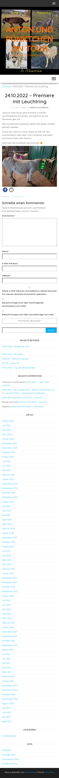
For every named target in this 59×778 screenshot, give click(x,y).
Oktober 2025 (8, 452)
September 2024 (10, 497)
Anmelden (7, 750)
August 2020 (8, 703)
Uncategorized (17, 197)
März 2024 (7, 524)
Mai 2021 (6, 663)
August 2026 (8, 421)
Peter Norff (7, 397)
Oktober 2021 (8, 640)
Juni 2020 (6, 712)
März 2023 (7, 564)
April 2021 (6, 667)
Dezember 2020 (9, 685)
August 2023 (8, 546)
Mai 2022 (6, 609)
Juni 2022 (6, 605)
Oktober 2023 (8, 542)
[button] (5, 189)
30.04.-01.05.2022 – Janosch (29, 397)
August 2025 (8, 457)
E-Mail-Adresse (10, 263)
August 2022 (8, 596)
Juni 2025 (6, 465)
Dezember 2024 (9, 483)
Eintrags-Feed (9, 754)
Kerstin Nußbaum (39, 107)
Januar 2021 (7, 681)
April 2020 (7, 721)
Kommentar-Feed (10, 759)
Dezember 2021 (9, 631)
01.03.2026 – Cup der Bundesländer (18, 367)
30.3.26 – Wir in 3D (10, 363)
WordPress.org (9, 763)
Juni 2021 (6, 658)
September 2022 (10, 591)
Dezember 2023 (9, 537)
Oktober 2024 (8, 492)
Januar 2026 (8, 439)
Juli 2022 (6, 600)
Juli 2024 (6, 506)
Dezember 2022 (9, 578)
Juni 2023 (6, 555)
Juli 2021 (6, 654)
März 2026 (7, 434)
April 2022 (6, 613)
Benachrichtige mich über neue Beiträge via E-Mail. (28, 314)
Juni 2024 (6, 510)
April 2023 (6, 560)
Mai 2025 (6, 470)
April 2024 (6, 519)
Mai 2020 (6, 717)
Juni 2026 (6, 430)
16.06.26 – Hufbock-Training (15, 358)
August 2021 (8, 649)
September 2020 (10, 699)
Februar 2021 (8, 676)
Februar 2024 (8, 528)
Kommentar (9, 215)
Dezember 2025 (9, 443)
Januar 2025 (8, 479)
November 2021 (9, 636)
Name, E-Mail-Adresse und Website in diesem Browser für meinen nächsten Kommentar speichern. (29, 292)
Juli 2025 (6, 461)
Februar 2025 (8, 474)
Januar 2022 (8, 627)
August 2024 (8, 501)
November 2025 (9, 448)
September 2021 (10, 645)
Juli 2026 (6, 425)
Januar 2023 (8, 573)
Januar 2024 (8, 533)
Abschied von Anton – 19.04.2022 (27, 406)
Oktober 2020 (8, 694)
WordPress (30, 772)
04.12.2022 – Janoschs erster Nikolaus (27, 393)
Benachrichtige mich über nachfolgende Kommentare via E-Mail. (22, 304)
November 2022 (9, 582)
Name (5, 251)
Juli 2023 (6, 551)
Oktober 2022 (8, 587)
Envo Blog (50, 772)
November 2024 (9, 488)
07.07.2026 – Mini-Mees (12, 354)
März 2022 (7, 618)
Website (6, 275)
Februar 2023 (8, 569)
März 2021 (7, 672)
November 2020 (9, 690)
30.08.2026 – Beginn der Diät (15, 346)
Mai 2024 (6, 515)
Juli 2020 (6, 708)
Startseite (6, 86)
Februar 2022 (8, 622)
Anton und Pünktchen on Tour (29, 38)
